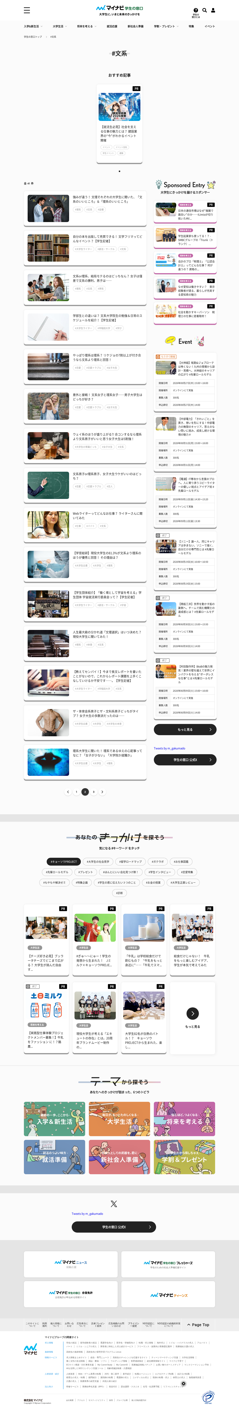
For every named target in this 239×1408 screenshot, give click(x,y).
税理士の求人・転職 (75, 1377)
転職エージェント (143, 1374)
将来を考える (85, 26)
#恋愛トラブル (93, 368)
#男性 (101, 289)
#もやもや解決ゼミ (54, 882)
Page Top (200, 1325)
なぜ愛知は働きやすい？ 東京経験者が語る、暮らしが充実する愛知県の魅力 (196, 290)
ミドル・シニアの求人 (86, 1346)
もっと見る (185, 729)
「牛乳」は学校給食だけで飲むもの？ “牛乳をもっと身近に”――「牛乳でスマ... (143, 961)
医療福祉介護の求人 (185, 1346)
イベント (210, 26)
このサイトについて (32, 1324)
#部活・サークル (106, 249)
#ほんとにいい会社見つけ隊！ (121, 872)
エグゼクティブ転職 (164, 1374)
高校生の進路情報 (74, 1352)
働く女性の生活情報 (75, 1361)
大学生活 (58, 26)
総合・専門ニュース (100, 1357)
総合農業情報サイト (156, 1361)
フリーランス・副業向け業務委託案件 (154, 1346)
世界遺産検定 (137, 1361)
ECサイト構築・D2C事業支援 (80, 1365)
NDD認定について (148, 1324)
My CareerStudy (104, 1365)
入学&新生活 (31, 26)
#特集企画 (82, 882)
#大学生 (97, 565)
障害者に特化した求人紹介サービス (116, 1346)
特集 (191, 26)
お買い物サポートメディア (168, 1365)
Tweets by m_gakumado (169, 748)
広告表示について (82, 1324)
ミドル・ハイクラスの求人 (181, 1343)
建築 (121, 153)
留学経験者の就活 (88, 1343)
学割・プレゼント (164, 26)
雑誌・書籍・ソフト (98, 1361)
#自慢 (101, 209)
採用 (111, 1400)
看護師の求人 (123, 1377)
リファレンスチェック (173, 1386)
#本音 (89, 645)
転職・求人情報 (146, 1343)
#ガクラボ (158, 861)
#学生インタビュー (160, 872)
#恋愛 (78, 368)
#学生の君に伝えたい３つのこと (117, 882)
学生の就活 (71, 1343)
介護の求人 (71, 1381)
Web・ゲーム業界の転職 (89, 1374)
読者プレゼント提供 (98, 1324)
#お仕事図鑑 (181, 861)
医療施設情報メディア (142, 1365)
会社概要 (70, 1400)
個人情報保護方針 (138, 1400)
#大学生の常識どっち (86, 447)
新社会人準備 (135, 26)
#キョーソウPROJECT (64, 861)
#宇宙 (123, 605)
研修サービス (72, 1386)
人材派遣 (70, 1374)
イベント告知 (121, 147)
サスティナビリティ (97, 1400)
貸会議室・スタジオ (130, 1386)
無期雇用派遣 (195, 1377)
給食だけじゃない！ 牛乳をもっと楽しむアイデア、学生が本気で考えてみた (192, 961)
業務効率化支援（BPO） (93, 1386)
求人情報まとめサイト (76, 1357)
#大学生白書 (81, 565)
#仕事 (78, 526)
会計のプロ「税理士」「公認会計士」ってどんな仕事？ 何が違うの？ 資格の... (196, 265)
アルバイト (202, 1343)
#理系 (78, 209)
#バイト (90, 526)
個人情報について (56, 1324)
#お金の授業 (153, 882)
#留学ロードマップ (130, 861)
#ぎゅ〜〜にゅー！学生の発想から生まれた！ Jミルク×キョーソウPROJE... (94, 961)
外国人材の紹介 (110, 1381)
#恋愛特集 (187, 872)
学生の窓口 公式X (185, 759)
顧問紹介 (93, 1377)
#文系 (53, 37)
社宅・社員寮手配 (151, 1386)
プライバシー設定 (133, 1324)
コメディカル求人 (141, 1377)
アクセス (81, 1400)
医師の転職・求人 (161, 1377)
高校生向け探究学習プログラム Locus (103, 1352)
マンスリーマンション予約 (196, 1365)
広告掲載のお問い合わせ (116, 1324)
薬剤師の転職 (106, 1377)
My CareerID (122, 1365)
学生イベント (108, 153)
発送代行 (113, 1386)
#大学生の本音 (114, 724)
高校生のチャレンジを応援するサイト (130, 1357)
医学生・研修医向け (126, 1343)
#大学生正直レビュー (183, 882)
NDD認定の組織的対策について (168, 1324)
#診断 (119, 893)
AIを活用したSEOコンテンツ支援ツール (84, 1368)
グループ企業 (122, 1400)
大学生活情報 (188, 1357)
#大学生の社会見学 (98, 861)
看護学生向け (106, 1343)
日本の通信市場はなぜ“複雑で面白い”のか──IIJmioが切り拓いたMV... (195, 214)
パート (69, 1346)
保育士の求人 (179, 1377)
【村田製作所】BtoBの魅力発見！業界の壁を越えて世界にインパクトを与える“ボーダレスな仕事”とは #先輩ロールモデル (196, 674)
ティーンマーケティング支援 (164, 1357)
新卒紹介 (127, 1374)
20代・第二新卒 (112, 1374)
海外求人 (161, 1343)
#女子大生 (112, 368)
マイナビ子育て (176, 1361)
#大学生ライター (83, 249)
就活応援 (112, 26)
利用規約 (44, 1324)
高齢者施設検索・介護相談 (119, 1368)
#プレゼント (85, 872)
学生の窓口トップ (33, 37)
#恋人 (110, 486)
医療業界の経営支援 (89, 1381)
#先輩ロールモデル (57, 872)
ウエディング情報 (119, 1361)
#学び (119, 328)
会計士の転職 (183, 1374)
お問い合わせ (69, 1324)
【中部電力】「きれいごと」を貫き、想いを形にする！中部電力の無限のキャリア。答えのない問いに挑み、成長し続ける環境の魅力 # (196, 427)
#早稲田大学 (104, 328)
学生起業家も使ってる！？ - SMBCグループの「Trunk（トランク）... (195, 240)
